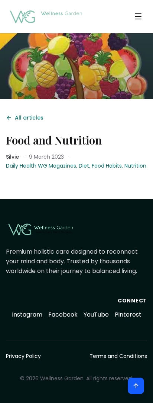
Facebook (63, 314)
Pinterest (128, 314)
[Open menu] (138, 16)
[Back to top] (136, 386)
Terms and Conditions (118, 356)
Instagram (27, 314)
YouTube (96, 314)
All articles (29, 117)
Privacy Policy (23, 356)
